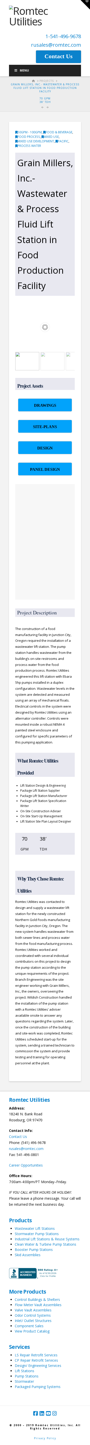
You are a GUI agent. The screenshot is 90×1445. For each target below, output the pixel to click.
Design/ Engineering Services (38, 1365)
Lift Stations (24, 1370)
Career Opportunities (26, 1165)
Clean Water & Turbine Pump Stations (45, 1244)
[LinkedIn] (42, 1413)
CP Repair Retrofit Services (36, 1360)
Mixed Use (51, 137)
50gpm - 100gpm (30, 132)
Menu (24, 70)
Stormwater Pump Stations (37, 1233)
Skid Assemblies (27, 1254)
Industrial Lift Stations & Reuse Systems (47, 1239)
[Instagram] (54, 1413)
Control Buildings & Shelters (37, 1299)
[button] (85, 5)
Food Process (29, 137)
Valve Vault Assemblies (33, 1310)
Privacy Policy (45, 1438)
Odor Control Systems (33, 1315)
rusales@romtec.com (56, 44)
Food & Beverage (59, 132)
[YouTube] (48, 1413)
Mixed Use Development (36, 141)
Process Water (29, 146)
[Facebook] (35, 1413)
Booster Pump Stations (34, 1249)
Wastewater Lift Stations (35, 1228)
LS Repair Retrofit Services (36, 1355)
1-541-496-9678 (63, 36)
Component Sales (29, 1325)
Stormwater (24, 1381)
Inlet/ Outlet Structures (33, 1320)
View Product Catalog (32, 1331)
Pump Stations (26, 1376)
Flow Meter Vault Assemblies (38, 1304)
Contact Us (18, 1136)
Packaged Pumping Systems (37, 1386)
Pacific (63, 141)
